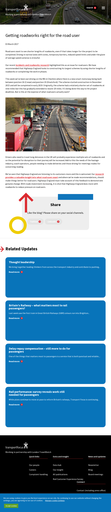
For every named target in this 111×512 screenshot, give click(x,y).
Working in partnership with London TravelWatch (28, 14)
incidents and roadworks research (32, 65)
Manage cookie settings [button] (55, 500)
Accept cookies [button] (11, 506)
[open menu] (103, 8)
